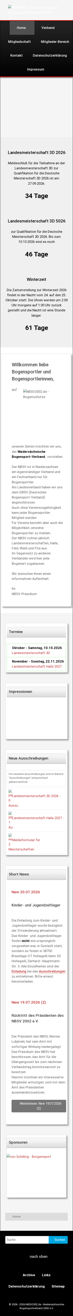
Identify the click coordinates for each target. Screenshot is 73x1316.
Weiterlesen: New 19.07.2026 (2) (40, 1106)
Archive (29, 1275)
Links (46, 1275)
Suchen (59, 1240)
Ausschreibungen (52, 971)
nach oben (38, 1256)
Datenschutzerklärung (27, 1286)
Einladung (19, 971)
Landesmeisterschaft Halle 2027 (37, 666)
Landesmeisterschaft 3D (31, 653)
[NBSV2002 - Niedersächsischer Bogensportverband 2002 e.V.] (38, 10)
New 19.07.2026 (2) (29, 1002)
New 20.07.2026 (26, 892)
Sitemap (58, 1286)
